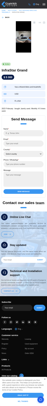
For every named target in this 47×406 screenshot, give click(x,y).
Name (6, 129)
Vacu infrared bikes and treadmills (28, 87)
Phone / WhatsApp (11, 160)
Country (6, 150)
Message (7, 170)
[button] (45, 379)
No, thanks (23, 401)
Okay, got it (23, 395)
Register (5, 344)
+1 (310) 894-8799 (29, 4)
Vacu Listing (12, 10)
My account (29, 348)
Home (4, 10)
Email (6, 139)
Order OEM (29, 353)
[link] (5, 322)
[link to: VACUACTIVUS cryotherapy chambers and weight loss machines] (9, 4)
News (4, 353)
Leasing (28, 339)
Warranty (5, 339)
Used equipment (31, 344)
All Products (6, 370)
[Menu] (44, 4)
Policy (4, 348)
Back (7, 17)
